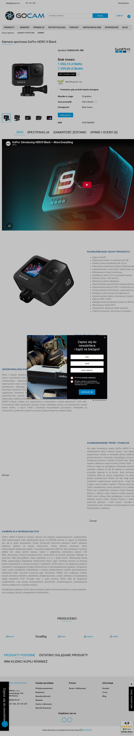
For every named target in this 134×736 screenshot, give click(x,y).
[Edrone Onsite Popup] (67, 368)
